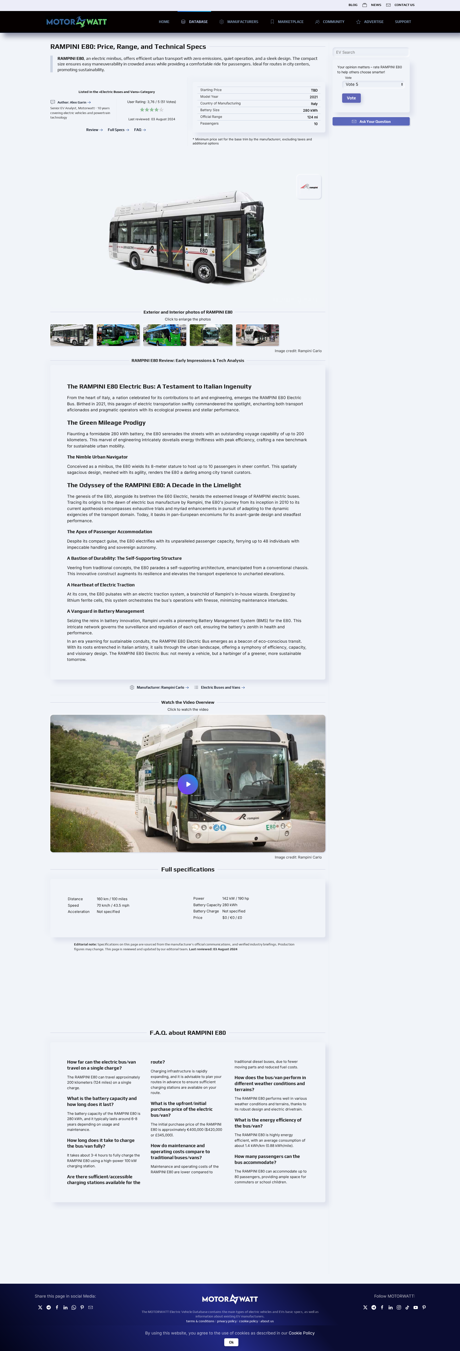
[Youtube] (415, 1307)
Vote (348, 78)
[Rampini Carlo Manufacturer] (309, 186)
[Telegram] (48, 1307)
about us (267, 1321)
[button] (71, 335)
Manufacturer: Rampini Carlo (160, 687)
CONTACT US (404, 5)
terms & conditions (200, 1321)
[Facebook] (382, 1307)
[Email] (90, 1307)
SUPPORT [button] (403, 22)
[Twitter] (40, 1307)
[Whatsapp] (73, 1307)
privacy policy (226, 1321)
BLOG (353, 5)
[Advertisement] (187, 989)
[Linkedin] (65, 1307)
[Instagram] (399, 1307)
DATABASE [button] (198, 22)
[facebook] (57, 1307)
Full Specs (116, 130)
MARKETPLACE (291, 22)
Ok (231, 1342)
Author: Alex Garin (72, 102)
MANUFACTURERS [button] (242, 22)
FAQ (137, 130)
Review (92, 130)
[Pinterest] (82, 1307)
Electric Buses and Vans (220, 687)
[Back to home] (77, 22)
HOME (164, 22)
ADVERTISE (374, 22)
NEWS (376, 5)
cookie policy (248, 1321)
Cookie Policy (302, 1333)
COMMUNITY (334, 22)
